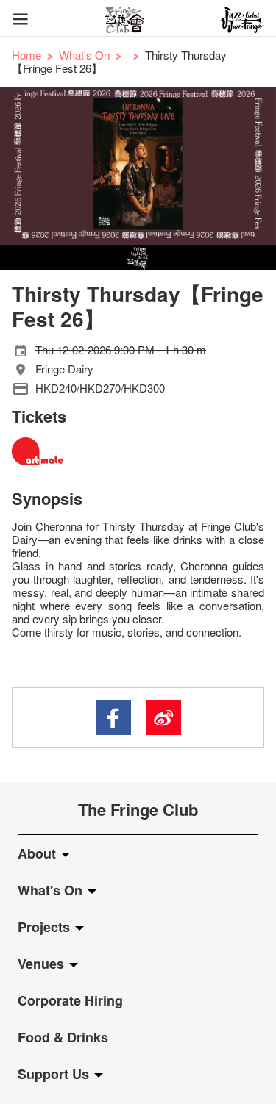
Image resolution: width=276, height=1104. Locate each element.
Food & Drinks (63, 1037)
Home (26, 54)
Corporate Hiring (70, 1000)
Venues (43, 963)
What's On (84, 54)
